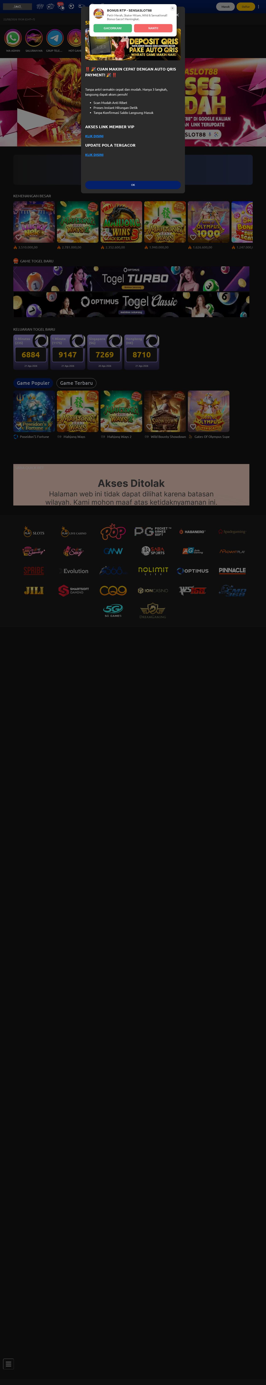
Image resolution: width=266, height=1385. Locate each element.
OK (133, 184)
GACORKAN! (113, 28)
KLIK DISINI (94, 136)
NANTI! (153, 28)
